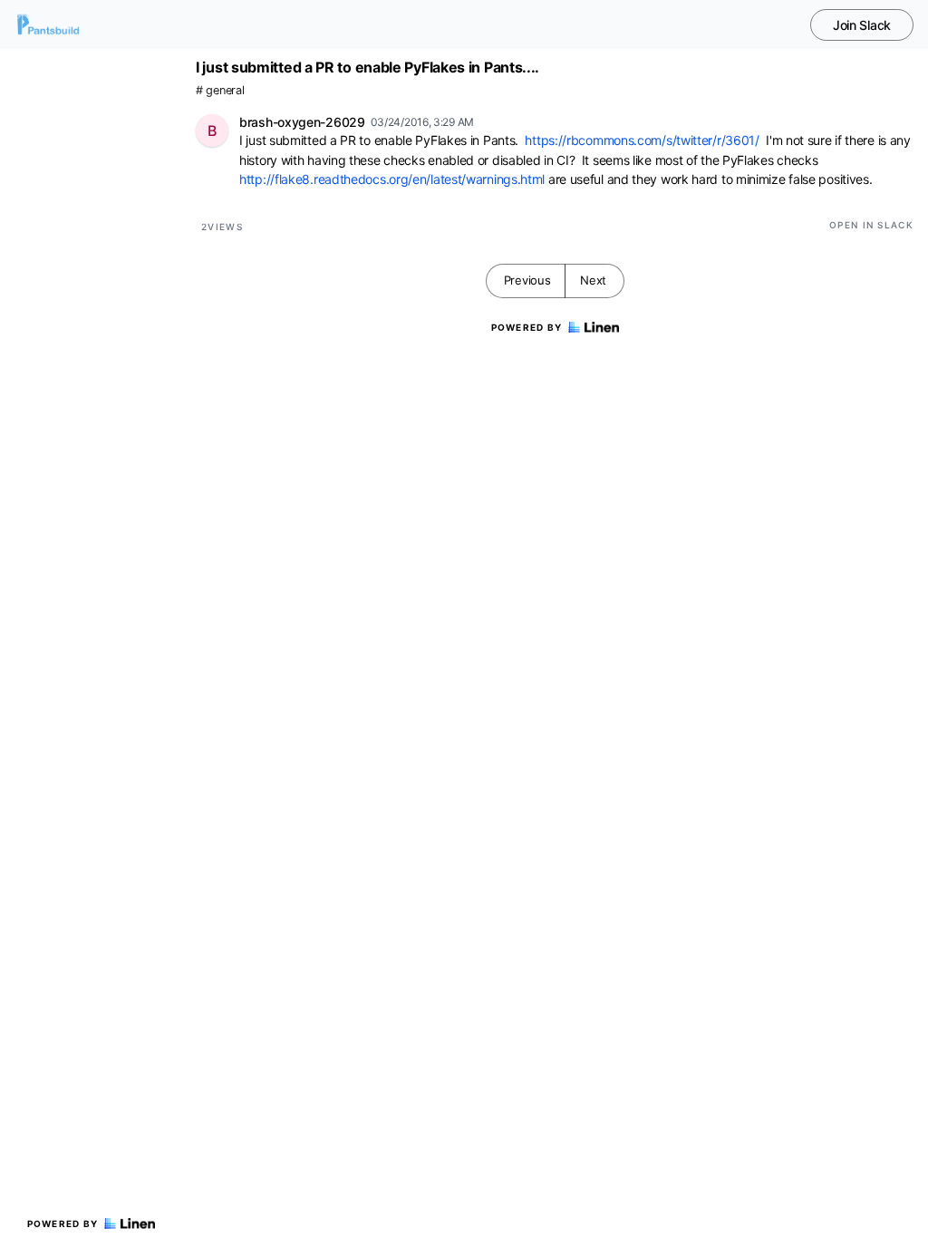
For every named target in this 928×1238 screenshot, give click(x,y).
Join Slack (862, 25)
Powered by (63, 1223)
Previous (527, 280)
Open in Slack (871, 224)
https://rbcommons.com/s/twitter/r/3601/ (642, 140)
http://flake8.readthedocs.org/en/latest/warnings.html (392, 179)
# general (220, 90)
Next (593, 280)
